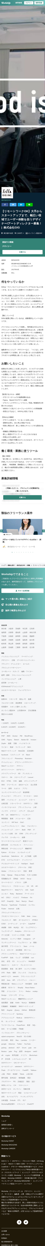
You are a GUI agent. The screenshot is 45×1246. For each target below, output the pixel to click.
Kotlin (17, 1003)
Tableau (33, 1070)
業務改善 (32, 1010)
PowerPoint (20, 1025)
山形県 (24, 632)
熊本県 (24, 647)
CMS (3, 740)
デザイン (20, 766)
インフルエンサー (7, 1033)
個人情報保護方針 (6, 1241)
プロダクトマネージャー (10, 916)
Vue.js (29, 879)
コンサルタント (15, 845)
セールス (26, 664)
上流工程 (29, 1074)
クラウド (13, 811)
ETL (19, 1100)
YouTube (27, 1044)
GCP (3, 901)
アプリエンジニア (7, 1018)
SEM (28, 935)
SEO (29, 747)
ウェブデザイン (31, 927)
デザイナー (5, 660)
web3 (35, 1051)
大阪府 (10, 629)
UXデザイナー (6, 1063)
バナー (17, 830)
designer (28, 1051)
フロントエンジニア (28, 976)
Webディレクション (8, 999)
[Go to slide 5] (21, 552)
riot (35, 1048)
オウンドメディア (30, 781)
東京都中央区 (8, 233)
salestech (18, 1066)
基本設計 (13, 1078)
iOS (26, 890)
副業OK (4, 699)
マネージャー (23, 1085)
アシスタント (27, 773)
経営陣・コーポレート (9, 683)
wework (16, 976)
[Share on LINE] (29, 204)
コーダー (23, 924)
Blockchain (33, 1055)
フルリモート (32, 826)
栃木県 (32, 640)
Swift (32, 890)
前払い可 (22, 699)
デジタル (12, 852)
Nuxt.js (24, 1003)
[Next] (43, 530)
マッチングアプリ (26, 1096)
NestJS (19, 1036)
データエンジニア (16, 848)
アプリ (24, 788)
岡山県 (10, 644)
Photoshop (19, 758)
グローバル (22, 867)
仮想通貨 (4, 1003)
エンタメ (4, 894)
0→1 (3, 950)
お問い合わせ (5, 1234)
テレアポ (4, 837)
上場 (3, 1074)
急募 (29, 699)
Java (8, 980)
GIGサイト (5, 1161)
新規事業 (19, 703)
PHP (3, 736)
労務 (15, 743)
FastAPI (25, 1070)
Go (31, 897)
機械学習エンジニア (25, 999)
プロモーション (19, 886)
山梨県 (3, 647)
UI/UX (22, 879)
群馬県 (24, 644)
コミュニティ (21, 961)
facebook (4, 755)
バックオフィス (24, 743)
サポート (4, 777)
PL (2, 1021)
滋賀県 (3, 640)
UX (7, 815)
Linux (34, 916)
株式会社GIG (6, 200)
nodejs (35, 991)
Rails (8, 973)
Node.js (19, 1018)
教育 (30, 871)
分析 (35, 984)
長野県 (32, 644)
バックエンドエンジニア (10, 656)
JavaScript (5, 856)
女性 (3, 1096)
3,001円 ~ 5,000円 (17, 723)
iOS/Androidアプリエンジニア (12, 686)
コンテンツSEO (30, 969)
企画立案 (4, 803)
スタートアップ (30, 703)
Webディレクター (7, 766)
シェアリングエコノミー (10, 826)
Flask (3, 1070)
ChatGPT (30, 1104)
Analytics (18, 931)
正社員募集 (32, 710)
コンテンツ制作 (15, 939)
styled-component (7, 1036)
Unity (3, 875)
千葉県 (3, 636)
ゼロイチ (10, 950)
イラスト (18, 882)
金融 (11, 1003)
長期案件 (4, 707)
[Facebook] (19, 1222)
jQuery (17, 1010)
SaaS (32, 864)
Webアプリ (19, 890)
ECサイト (11, 987)
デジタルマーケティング (10, 864)
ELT (24, 1100)
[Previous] (1, 530)
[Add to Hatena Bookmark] (21, 204)
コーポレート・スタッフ (10, 671)
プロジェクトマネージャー (11, 668)
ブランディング (30, 834)
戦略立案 (27, 1089)
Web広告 (21, 751)
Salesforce (15, 856)
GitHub (24, 1010)
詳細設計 (21, 1081)
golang (3, 1048)
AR (36, 886)
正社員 (7, 1059)
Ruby (12, 894)
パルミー (32, 980)
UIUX (36, 796)
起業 (35, 856)
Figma (9, 740)
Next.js (24, 901)
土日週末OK (21, 710)
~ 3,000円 (5, 723)
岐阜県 (3, 644)
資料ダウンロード (7, 1128)
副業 (9, 743)
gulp (30, 1048)
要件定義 (4, 1078)
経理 (20, 1051)
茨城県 (17, 629)
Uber (23, 826)
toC (2, 897)
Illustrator (28, 758)
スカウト (17, 788)
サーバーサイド (7, 882)
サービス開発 (11, 1029)
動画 (11, 818)
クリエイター (11, 991)
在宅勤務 (25, 957)
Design (3, 995)
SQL (34, 1025)
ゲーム (21, 995)
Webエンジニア (17, 984)
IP (2, 1059)
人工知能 (28, 856)
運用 (3, 800)
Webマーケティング (8, 751)
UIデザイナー (29, 1066)
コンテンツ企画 (7, 834)
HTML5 (35, 920)
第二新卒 (18, 969)
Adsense (12, 1044)
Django (9, 875)
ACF (18, 1048)
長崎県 (17, 644)
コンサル (31, 905)
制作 (3, 1010)
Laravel (30, 777)
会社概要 (4, 1231)
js (30, 942)
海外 (14, 920)
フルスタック (6, 920)
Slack (28, 755)
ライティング (20, 747)
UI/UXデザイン (29, 1018)
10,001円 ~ (22, 727)
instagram (27, 939)
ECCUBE (4, 1040)
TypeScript (13, 905)
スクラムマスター (13, 860)
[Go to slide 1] (11, 552)
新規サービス (28, 841)
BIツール (27, 950)
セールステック (7, 1066)
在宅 (8, 961)
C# (28, 886)
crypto (7, 1055)
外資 (30, 867)
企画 (17, 909)
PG (14, 1081)
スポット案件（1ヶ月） (18, 707)
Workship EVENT (7, 1141)
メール (31, 946)
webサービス (6, 976)
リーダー (32, 1040)
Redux (28, 991)
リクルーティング (30, 1093)
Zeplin (3, 743)
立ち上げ (30, 811)
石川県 (32, 647)
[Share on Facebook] (5, 204)
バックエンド (11, 800)
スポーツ (15, 965)
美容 (28, 1025)
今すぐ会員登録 (23, 591)
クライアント (22, 980)
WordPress (28, 736)
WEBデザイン (15, 815)
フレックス (22, 973)
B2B (9, 927)
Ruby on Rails (20, 875)
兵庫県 (10, 632)
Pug (15, 1051)
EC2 (2, 781)
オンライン (17, 1089)
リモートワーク (15, 803)
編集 (20, 781)
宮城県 (10, 647)
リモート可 (13, 699)
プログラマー (6, 1081)
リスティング (15, 755)
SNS (3, 785)
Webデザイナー (7, 890)
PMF (29, 830)
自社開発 (19, 950)
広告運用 (30, 751)
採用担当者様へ (7, 1125)
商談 (19, 1093)
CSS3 (3, 924)
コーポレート (15, 837)
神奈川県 (33, 632)
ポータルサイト (24, 920)
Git (11, 777)
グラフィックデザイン (9, 954)
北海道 (24, 636)
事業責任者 (5, 984)
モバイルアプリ (12, 1096)
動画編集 (22, 1078)
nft (2, 1055)
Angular (9, 1010)
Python (3, 852)
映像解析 (13, 1006)
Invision (33, 740)
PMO (8, 1074)
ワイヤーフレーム (7, 1025)
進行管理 (4, 946)
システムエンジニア (19, 1059)
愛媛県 (32, 636)
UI (23, 755)
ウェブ (17, 957)
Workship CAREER (8, 1148)
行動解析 (4, 1006)
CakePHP (31, 924)
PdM (23, 916)
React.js (4, 905)
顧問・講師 (5, 675)
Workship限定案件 (8, 1104)
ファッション (28, 845)
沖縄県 (10, 640)
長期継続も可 (6, 879)
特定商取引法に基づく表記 (9, 1245)
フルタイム (32, 973)
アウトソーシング (7, 1014)
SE (30, 1059)
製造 (28, 1081)
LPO (3, 973)
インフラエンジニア (8, 679)
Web (28, 916)
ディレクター (6, 796)
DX (16, 834)
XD (19, 773)
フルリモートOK (7, 703)
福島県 (24, 640)
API (13, 980)
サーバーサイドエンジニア (11, 841)
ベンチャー (26, 815)
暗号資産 (15, 1055)
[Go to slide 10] (32, 552)
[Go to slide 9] (30, 552)
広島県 (32, 629)
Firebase (24, 897)
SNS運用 (28, 984)
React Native (30, 987)
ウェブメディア (7, 931)
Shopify (20, 987)
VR (32, 886)
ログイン (29, 3)
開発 (35, 942)
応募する (22, 497)
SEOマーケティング (8, 1093)
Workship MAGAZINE (9, 1145)
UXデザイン (28, 803)
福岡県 (3, 632)
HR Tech (15, 822)
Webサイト (5, 965)
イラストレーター (14, 871)
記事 (25, 882)
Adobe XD (24, 740)
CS (13, 961)
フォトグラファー (24, 690)
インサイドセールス (8, 807)
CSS (15, 781)
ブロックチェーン (22, 1033)
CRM (21, 834)
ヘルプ (3, 1121)
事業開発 (4, 818)
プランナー (17, 796)
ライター (4, 747)
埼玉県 (24, 629)
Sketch (16, 740)
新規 (11, 969)
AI (22, 856)
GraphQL (10, 901)
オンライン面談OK (8, 710)
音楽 (25, 871)
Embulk (12, 1100)
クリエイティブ (7, 830)
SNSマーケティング (26, 1006)
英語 (29, 1078)
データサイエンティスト (26, 660)
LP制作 (20, 1021)
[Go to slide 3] (16, 552)
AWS (8, 736)
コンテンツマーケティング (11, 792)
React (31, 901)
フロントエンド (7, 758)
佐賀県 (17, 640)
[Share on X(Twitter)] (13, 204)
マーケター (28, 796)
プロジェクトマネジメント (11, 912)
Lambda (24, 1040)
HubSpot (24, 864)
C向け (8, 897)
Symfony (19, 1014)
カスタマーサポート (8, 867)
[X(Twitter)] (26, 1222)
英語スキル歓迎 (7, 714)
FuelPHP (4, 957)
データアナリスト (14, 1070)
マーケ (3, 788)
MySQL (16, 927)
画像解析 (32, 1003)
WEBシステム (6, 1085)
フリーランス (11, 785)
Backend (19, 894)
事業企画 (4, 848)
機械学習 (28, 848)
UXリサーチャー (20, 1063)
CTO (3, 860)
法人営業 (34, 785)
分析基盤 (4, 1100)
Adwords (4, 939)
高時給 (15, 879)
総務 (23, 837)
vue (32, 957)
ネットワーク (10, 1021)
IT (34, 830)
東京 (11, 1040)
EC (22, 927)
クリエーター (20, 818)
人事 (19, 679)
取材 (11, 747)
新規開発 (4, 969)
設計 (33, 1081)
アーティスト (29, 894)
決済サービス (6, 1089)
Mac (17, 1040)
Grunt (24, 1048)
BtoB (23, 830)
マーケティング (27, 656)
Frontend (22, 905)
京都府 (10, 636)
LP (34, 939)
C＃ (15, 1085)
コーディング (12, 924)
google (3, 1044)
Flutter (3, 909)
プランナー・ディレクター (11, 664)
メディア (22, 811)
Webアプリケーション (28, 954)
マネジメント (6, 886)
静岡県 (17, 636)
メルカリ (16, 897)
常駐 (3, 991)
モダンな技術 (32, 875)
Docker (15, 736)
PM (21, 736)
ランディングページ (8, 942)
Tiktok (22, 1074)
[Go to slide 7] (25, 552)
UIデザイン (20, 770)
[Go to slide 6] (23, 552)
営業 (36, 803)
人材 (34, 807)
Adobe (3, 871)
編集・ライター (27, 671)
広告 (29, 818)
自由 (11, 957)
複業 (14, 973)
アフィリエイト (15, 946)
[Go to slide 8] (28, 552)
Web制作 (31, 961)
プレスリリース (26, 965)
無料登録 (39, 3)
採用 (10, 788)
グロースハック (29, 931)
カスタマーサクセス (8, 690)
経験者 (3, 987)
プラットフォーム (24, 807)
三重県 (17, 647)
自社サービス (23, 785)
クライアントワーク (8, 773)
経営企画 (4, 845)
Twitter (19, 1044)
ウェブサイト (23, 942)
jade (10, 1051)
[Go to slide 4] (18, 552)
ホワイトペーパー (7, 770)
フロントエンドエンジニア (21, 675)
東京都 (3, 629)
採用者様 (18, 3)
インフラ (4, 811)
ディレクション (7, 762)
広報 (13, 660)
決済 (3, 980)
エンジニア (23, 800)
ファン (21, 991)
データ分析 (5, 935)
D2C (3, 1029)
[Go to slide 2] (14, 552)
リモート (32, 800)
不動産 (21, 1029)
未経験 (3, 927)
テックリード (27, 860)
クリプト (24, 1055)
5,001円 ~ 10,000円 (8, 727)
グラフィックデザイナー (24, 762)
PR (2, 815)
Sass (25, 946)
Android (11, 909)
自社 (3, 961)
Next (17, 901)
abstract (11, 1048)
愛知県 (17, 632)
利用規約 (4, 1238)
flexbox (4, 1051)
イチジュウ (21, 1104)
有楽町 (15, 1074)
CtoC (22, 822)
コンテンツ (5, 822)
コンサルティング (23, 852)
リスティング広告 (18, 935)
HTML (9, 781)
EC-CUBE (27, 1036)
